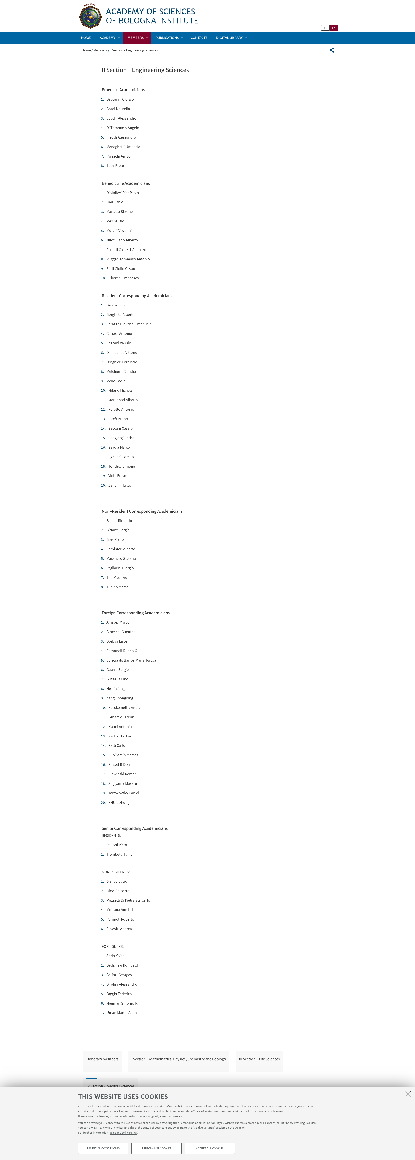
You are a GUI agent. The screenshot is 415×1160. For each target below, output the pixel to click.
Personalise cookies (156, 1148)
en (334, 28)
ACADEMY (107, 38)
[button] (332, 50)
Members (136, 38)
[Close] (408, 1093)
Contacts (199, 38)
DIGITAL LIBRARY (229, 38)
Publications (167, 38)
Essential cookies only (103, 1148)
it (325, 28)
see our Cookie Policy (123, 1132)
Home (86, 38)
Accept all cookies (209, 1148)
